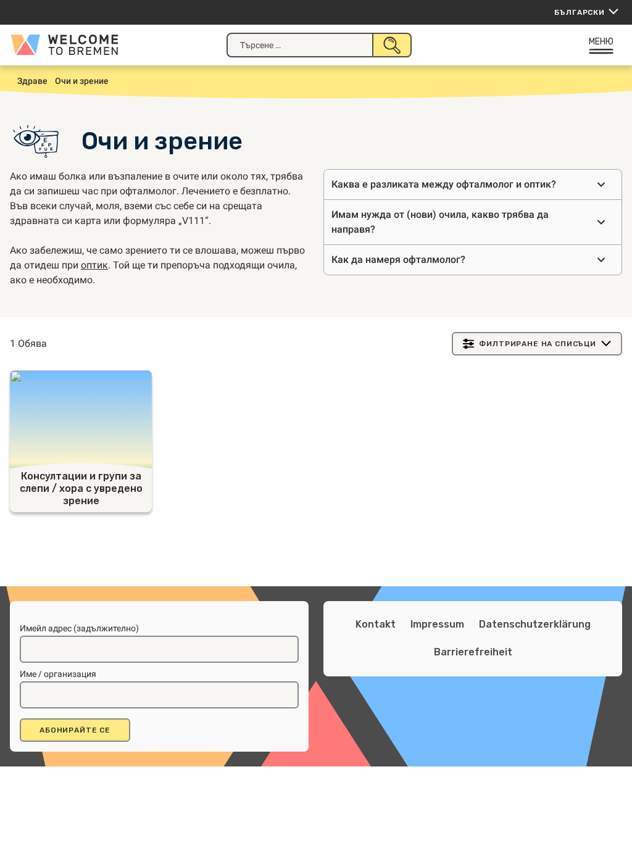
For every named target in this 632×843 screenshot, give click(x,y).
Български (579, 12)
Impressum (437, 624)
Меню (601, 41)
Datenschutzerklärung (535, 624)
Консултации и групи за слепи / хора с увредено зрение (81, 488)
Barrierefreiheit (473, 652)
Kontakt (376, 624)
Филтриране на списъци (537, 343)
